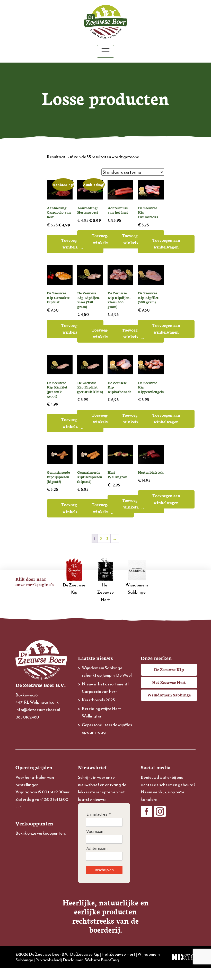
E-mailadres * (98, 814)
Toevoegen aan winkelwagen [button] (75, 243)
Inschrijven (104, 869)
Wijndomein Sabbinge (137, 588)
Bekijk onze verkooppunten (40, 833)
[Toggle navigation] (105, 51)
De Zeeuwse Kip (74, 588)
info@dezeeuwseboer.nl (37, 709)
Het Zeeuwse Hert (105, 592)
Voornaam (95, 831)
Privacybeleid (48, 960)
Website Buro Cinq (102, 960)
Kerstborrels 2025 (98, 700)
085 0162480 (27, 717)
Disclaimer (73, 960)
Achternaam (97, 848)
